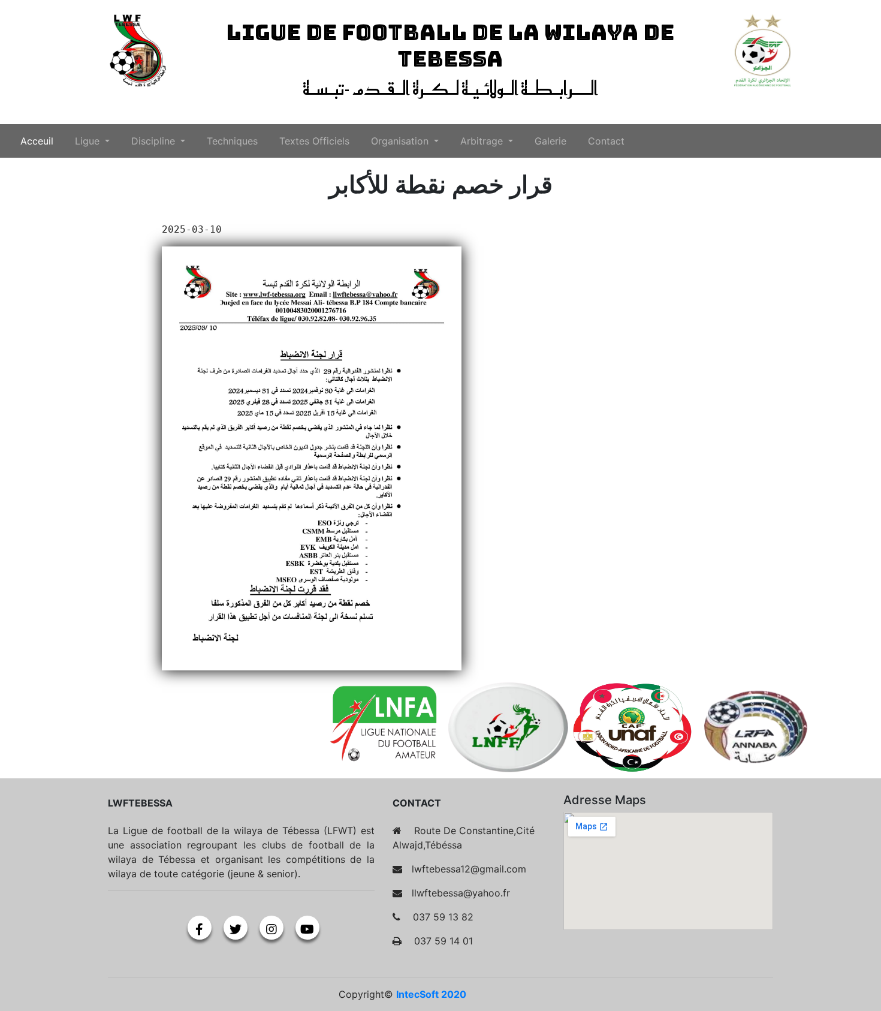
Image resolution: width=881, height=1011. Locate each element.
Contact (606, 141)
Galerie (550, 141)
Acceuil (39, 140)
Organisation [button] (401, 141)
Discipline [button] (154, 141)
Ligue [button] (88, 141)
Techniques (232, 141)
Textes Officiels (314, 141)
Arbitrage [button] (483, 141)
